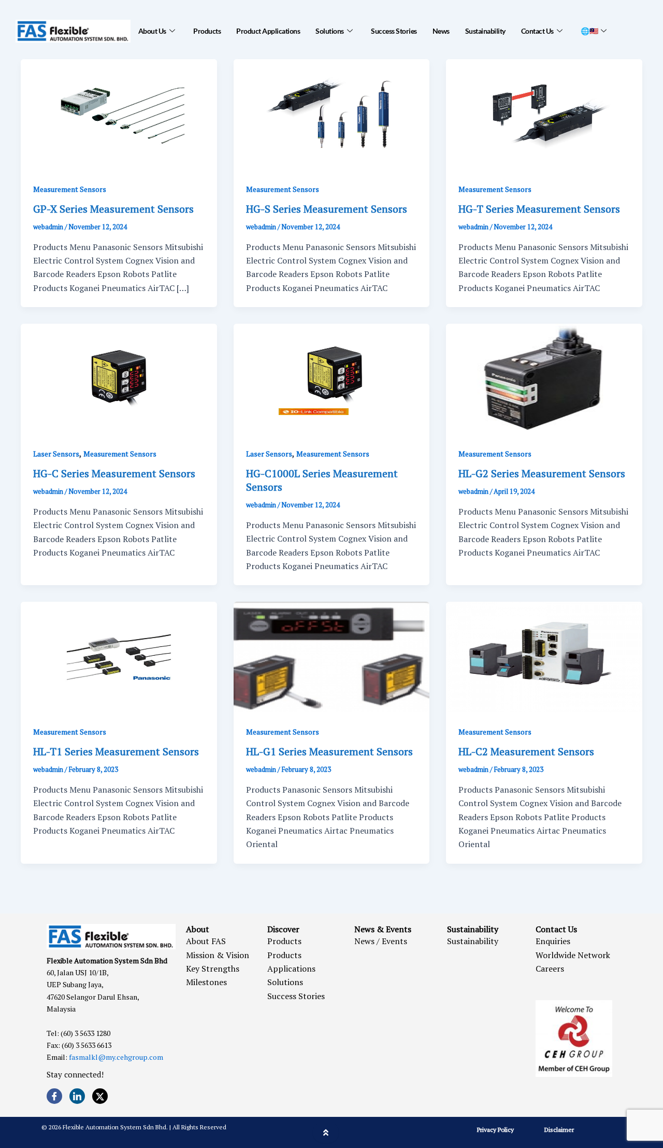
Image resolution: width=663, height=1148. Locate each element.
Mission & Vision (217, 955)
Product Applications (268, 30)
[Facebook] (54, 1096)
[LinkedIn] (77, 1096)
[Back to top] (326, 1132)
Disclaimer (559, 1129)
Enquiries (553, 941)
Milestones (206, 982)
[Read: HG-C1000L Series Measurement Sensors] (332, 378)
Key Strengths (212, 968)
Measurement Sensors (69, 189)
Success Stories (394, 30)
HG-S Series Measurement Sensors (326, 209)
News (441, 30)
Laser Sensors (56, 454)
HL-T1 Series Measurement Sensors (116, 751)
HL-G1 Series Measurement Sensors (329, 751)
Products (207, 30)
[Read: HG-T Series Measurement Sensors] (544, 113)
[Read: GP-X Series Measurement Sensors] (119, 113)
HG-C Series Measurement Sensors (114, 473)
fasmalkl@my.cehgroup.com (116, 1057)
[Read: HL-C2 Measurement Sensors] (544, 656)
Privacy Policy (495, 1129)
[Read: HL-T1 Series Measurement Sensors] (119, 656)
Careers (550, 968)
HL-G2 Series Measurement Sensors (541, 473)
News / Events (380, 941)
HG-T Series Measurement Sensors (539, 209)
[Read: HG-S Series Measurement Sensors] (332, 113)
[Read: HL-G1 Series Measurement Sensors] (332, 656)
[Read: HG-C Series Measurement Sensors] (119, 378)
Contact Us (537, 30)
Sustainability (485, 30)
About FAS (206, 941)
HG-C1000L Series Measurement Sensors (322, 480)
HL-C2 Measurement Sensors (526, 751)
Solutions (329, 30)
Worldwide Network (573, 955)
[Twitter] (100, 1096)
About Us (152, 30)
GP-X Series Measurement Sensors (113, 209)
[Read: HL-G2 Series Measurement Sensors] (544, 378)
